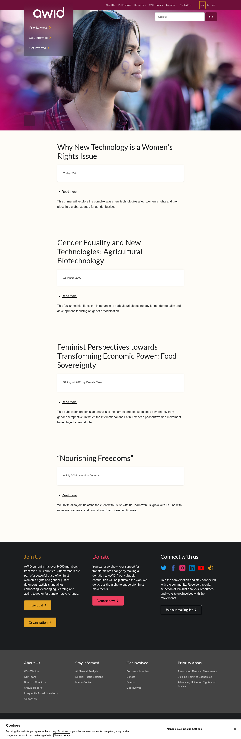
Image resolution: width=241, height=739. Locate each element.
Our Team (30, 676)
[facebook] (173, 568)
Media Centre (83, 682)
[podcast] (211, 568)
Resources (140, 5)
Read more (69, 191)
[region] (120, 729)
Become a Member (138, 671)
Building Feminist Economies (195, 676)
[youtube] (201, 568)
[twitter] (164, 568)
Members (171, 5)
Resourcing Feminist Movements (197, 671)
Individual (35, 605)
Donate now (106, 601)
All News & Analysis (86, 671)
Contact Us (185, 5)
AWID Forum (156, 5)
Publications (124, 5)
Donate (131, 676)
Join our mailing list (179, 610)
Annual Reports (33, 687)
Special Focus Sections (89, 676)
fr (208, 5)
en (202, 5)
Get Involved (37, 47)
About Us (110, 5)
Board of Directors (35, 682)
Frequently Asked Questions (41, 693)
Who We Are (31, 671)
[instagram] (182, 568)
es (213, 5)
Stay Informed (38, 37)
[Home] (48, 12)
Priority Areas (38, 27)
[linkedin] (192, 568)
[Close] (235, 729)
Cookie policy (62, 735)
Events (131, 682)
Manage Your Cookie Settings (184, 729)
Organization (38, 622)
